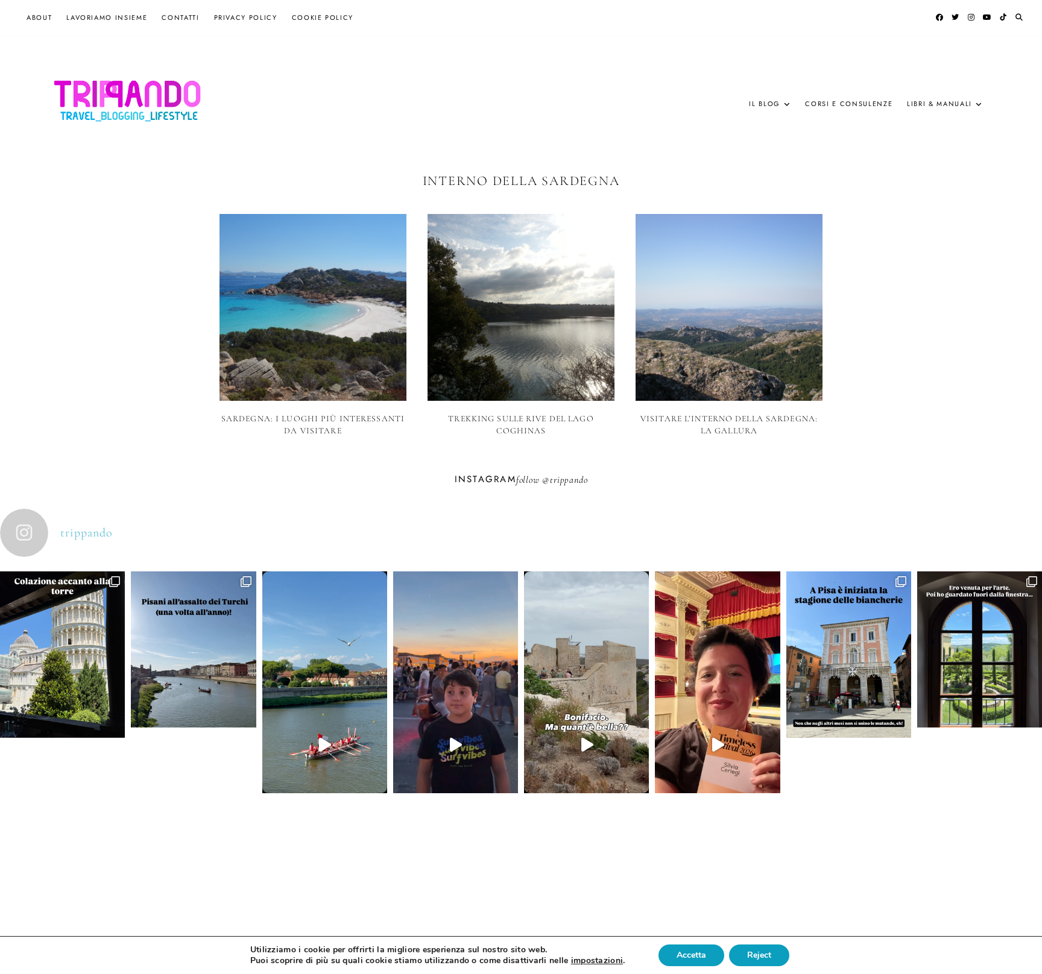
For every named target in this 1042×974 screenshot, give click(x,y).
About (39, 17)
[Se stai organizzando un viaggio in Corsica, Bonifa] (586, 745)
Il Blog (764, 103)
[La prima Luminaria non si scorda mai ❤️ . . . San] (455, 744)
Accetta (691, 955)
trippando (568, 480)
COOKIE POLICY (322, 17)
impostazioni (597, 960)
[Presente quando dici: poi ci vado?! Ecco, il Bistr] (62, 716)
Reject (759, 955)
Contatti (180, 17)
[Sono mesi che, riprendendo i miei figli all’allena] (324, 745)
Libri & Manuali (939, 103)
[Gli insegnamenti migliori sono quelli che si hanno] (717, 744)
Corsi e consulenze (848, 103)
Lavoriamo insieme (106, 17)
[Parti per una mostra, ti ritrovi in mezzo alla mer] (979, 711)
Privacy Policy (245, 17)
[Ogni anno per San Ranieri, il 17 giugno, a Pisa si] (193, 711)
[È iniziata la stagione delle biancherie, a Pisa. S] (848, 716)
